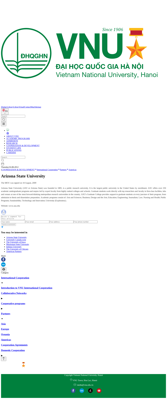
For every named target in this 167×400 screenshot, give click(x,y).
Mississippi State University (17, 244)
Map (32, 107)
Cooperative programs (13, 303)
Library (16, 107)
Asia (3, 323)
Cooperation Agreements (14, 345)
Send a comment (8, 225)
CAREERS (11, 152)
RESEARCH (11, 143)
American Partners (14, 251)
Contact (27, 107)
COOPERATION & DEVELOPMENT (23, 145)
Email (21, 107)
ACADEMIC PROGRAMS (18, 138)
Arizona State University (16, 237)
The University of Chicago (17, 249)
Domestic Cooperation (13, 350)
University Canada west (16, 240)
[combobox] (5, 111)
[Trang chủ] (79, 105)
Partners (63, 170)
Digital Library (7, 107)
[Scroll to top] (3, 359)
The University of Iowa (16, 242)
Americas (72, 170)
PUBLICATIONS (13, 150)
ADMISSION (12, 141)
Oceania (5, 334)
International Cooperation (47, 170)
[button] (83, 259)
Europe (5, 329)
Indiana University (14, 247)
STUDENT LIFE (13, 148)
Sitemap (37, 107)
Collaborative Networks (13, 293)
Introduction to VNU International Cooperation (26, 287)
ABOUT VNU (12, 136)
